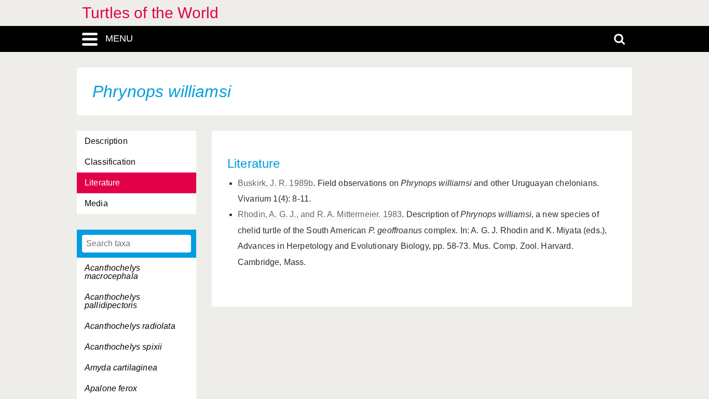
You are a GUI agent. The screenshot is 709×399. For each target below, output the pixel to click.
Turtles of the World (150, 12)
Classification (110, 161)
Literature (102, 182)
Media (96, 203)
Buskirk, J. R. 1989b (275, 183)
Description (106, 141)
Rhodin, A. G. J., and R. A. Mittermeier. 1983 (320, 214)
